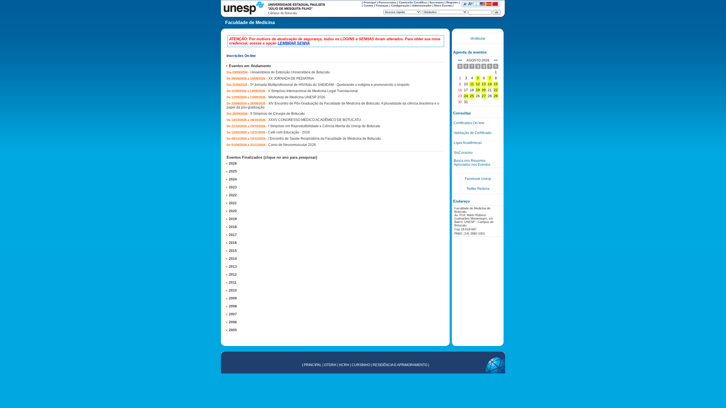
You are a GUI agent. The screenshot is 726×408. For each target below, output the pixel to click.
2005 (233, 330)
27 (484, 96)
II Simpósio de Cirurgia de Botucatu (277, 114)
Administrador (422, 5)
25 (472, 96)
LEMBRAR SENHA (294, 43)
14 (490, 84)
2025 (233, 171)
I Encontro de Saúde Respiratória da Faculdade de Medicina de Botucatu (324, 139)
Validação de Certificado (472, 133)
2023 (233, 187)
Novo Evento (443, 5)
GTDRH (330, 365)
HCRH (344, 365)
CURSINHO (361, 365)
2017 (233, 235)
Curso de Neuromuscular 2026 (292, 145)
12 (478, 84)
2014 (233, 259)
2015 (233, 251)
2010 (233, 290)
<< (460, 60)
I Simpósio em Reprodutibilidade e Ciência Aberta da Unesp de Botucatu (324, 126)
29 (496, 96)
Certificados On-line (469, 123)
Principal (370, 2)
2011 (233, 282)
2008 (233, 306)
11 (472, 84)
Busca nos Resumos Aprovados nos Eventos (472, 163)
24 (466, 96)
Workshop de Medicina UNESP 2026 (296, 97)
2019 (233, 219)
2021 (233, 203)
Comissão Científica (413, 2)
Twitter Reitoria (478, 189)
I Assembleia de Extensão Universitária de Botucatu (290, 72)
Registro (452, 2)
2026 (233, 163)
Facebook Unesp (478, 179)
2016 (233, 243)
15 (496, 84)
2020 (233, 211)
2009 (233, 298)
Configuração (400, 5)
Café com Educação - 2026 (289, 132)
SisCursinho (463, 153)
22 (496, 90)
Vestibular (478, 39)
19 (478, 90)
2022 (233, 195)
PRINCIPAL (313, 365)
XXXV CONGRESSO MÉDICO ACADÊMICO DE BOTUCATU (314, 120)
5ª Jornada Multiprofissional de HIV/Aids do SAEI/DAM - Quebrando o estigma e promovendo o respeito (330, 85)
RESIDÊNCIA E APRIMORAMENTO (400, 365)
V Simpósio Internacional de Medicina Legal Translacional (313, 91)
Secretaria (436, 2)
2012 (233, 275)
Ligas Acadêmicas (468, 143)
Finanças (382, 5)
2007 (233, 314)
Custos (368, 5)
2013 (233, 267)
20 (484, 90)
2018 (233, 227)
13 (484, 84)
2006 (233, 322)
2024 (233, 179)
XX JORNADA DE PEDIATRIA (291, 78)
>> (496, 60)
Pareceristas (387, 2)
